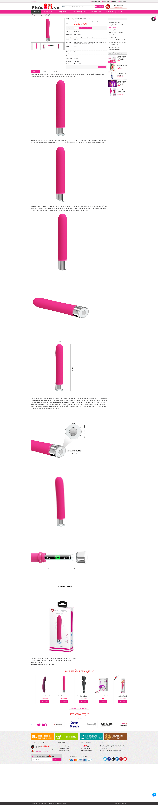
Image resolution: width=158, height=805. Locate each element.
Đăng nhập (106, 1)
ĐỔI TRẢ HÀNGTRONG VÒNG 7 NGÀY (94, 737)
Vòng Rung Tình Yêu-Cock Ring (116, 25)
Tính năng (68, 37)
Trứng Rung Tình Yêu (114, 22)
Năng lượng (69, 55)
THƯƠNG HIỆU (79, 714)
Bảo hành (68, 64)
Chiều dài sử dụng (69, 52)
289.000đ (119, 60)
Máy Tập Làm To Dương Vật (116, 32)
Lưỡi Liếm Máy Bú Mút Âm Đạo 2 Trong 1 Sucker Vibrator (122, 91)
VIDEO (45, 72)
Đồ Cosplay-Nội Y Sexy (114, 47)
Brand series (69, 34)
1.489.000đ (120, 86)
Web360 (124, 803)
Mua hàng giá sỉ (85, 748)
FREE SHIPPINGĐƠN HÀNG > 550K (45, 737)
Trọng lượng (69, 58)
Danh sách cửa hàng (86, 750)
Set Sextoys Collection (114, 49)
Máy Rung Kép (112, 29)
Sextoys (40, 15)
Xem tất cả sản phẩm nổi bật (79, 708)
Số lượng (69, 28)
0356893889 (34, 1)
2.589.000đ (120, 68)
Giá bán (68, 23)
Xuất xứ (68, 31)
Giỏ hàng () (123, 1)
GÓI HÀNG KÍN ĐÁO (70, 737)
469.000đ (119, 77)
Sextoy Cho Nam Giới (114, 34)
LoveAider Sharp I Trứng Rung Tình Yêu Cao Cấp (121, 74)
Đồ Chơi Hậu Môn (113, 44)
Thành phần (69, 39)
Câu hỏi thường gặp (64, 746)
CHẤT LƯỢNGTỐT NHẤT (117, 737)
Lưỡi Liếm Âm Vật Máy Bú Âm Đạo (117, 39)
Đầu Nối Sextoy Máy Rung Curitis (98, 695)
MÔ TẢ (35, 72)
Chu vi (67, 46)
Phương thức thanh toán (65, 750)
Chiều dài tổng (69, 49)
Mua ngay (40, 701)
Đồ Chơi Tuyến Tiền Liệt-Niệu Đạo (117, 42)
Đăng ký (114, 1)
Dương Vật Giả (112, 37)
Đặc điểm (68, 42)
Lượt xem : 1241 (102, 66)
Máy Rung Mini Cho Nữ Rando (59, 695)
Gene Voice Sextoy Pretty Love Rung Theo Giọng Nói (121, 83)
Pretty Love (76, 21)
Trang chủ (34, 15)
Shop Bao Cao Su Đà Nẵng (49, 803)
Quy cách (68, 61)
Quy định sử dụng (63, 748)
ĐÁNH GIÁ (56, 72)
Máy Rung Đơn (47, 15)
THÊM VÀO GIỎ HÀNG (86, 28)
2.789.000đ (120, 94)
